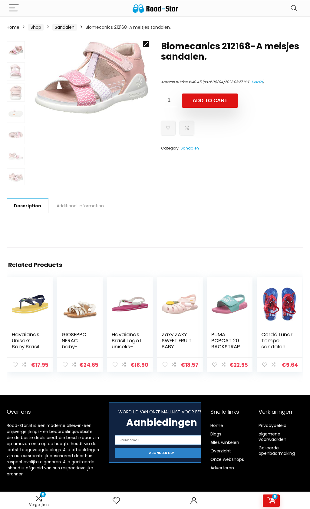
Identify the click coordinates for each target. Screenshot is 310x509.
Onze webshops (227, 459)
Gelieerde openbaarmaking (277, 450)
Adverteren (222, 468)
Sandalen (64, 27)
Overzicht (220, 451)
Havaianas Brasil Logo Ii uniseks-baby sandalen (127, 346)
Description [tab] (27, 206)
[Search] (294, 8)
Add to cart (210, 100)
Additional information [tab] (80, 206)
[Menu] (14, 8)
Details (257, 81)
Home (13, 27)
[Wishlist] (116, 500)
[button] (146, 44)
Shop (36, 27)
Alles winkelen (224, 442)
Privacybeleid (272, 425)
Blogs (215, 434)
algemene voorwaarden (272, 436)
